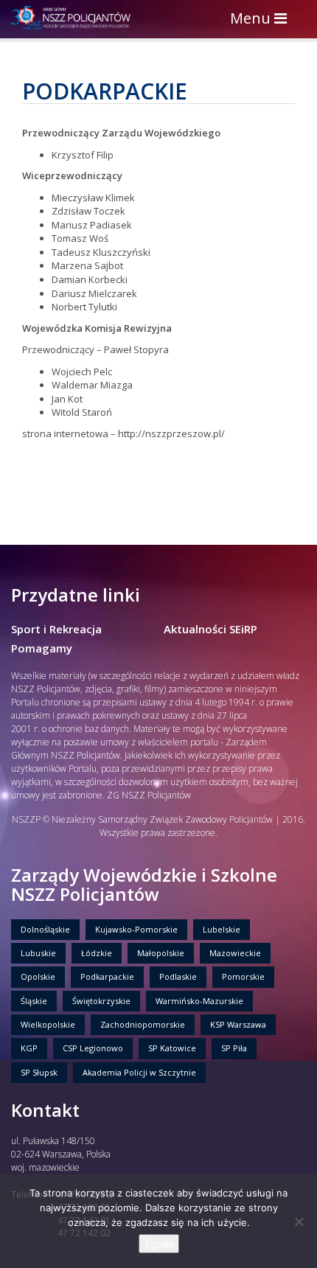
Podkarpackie (107, 976)
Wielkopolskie (48, 1024)
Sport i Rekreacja (56, 628)
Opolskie (38, 976)
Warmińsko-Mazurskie (199, 1000)
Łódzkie (96, 952)
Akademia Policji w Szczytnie (139, 1072)
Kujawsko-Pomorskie (136, 929)
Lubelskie (221, 929)
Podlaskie (178, 976)
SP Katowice (172, 1047)
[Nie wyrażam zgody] (298, 1221)
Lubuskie (38, 952)
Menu (262, 19)
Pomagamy (41, 648)
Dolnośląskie (45, 929)
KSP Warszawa (238, 1024)
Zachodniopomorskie (142, 1024)
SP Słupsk (39, 1072)
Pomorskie (243, 976)
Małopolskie (160, 952)
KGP (29, 1047)
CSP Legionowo (93, 1047)
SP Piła (234, 1047)
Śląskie (34, 1000)
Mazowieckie (235, 952)
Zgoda (158, 1244)
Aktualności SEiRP (210, 628)
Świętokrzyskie (101, 1000)
